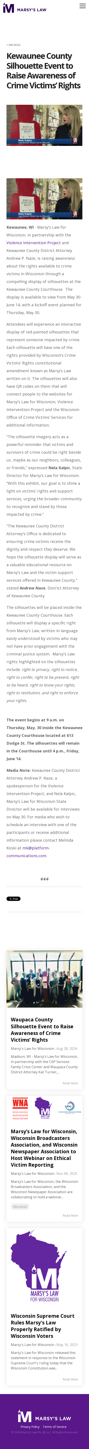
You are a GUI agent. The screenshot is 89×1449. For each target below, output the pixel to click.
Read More (70, 1083)
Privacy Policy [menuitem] (30, 1427)
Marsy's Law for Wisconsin (32, 1048)
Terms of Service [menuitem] (55, 1427)
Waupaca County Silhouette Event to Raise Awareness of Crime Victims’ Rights (42, 1029)
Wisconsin (20, 1207)
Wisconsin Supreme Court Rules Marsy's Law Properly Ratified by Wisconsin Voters (43, 1325)
